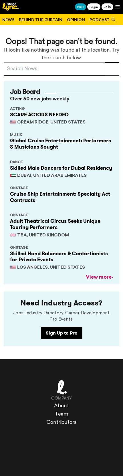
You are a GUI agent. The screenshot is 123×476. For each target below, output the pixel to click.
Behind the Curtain (40, 19)
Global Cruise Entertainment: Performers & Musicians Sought (60, 144)
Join (107, 7)
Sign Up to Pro (62, 333)
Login (94, 7)
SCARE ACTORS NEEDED (39, 114)
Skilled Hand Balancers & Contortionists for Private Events (59, 257)
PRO (80, 7)
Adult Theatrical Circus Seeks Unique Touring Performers (55, 224)
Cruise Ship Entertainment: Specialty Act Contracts (60, 197)
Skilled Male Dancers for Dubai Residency (61, 168)
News (8, 19)
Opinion (76, 19)
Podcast (100, 19)
